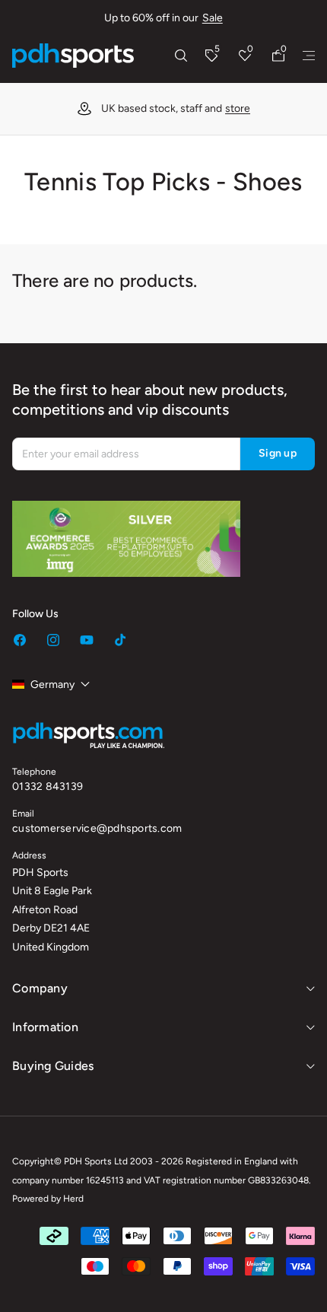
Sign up (278, 453)
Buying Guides (53, 1066)
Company (40, 988)
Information (45, 1027)
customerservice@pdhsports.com (97, 828)
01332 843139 (47, 786)
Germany (52, 684)
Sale (212, 17)
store (237, 108)
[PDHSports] (73, 55)
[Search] (181, 55)
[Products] (309, 55)
